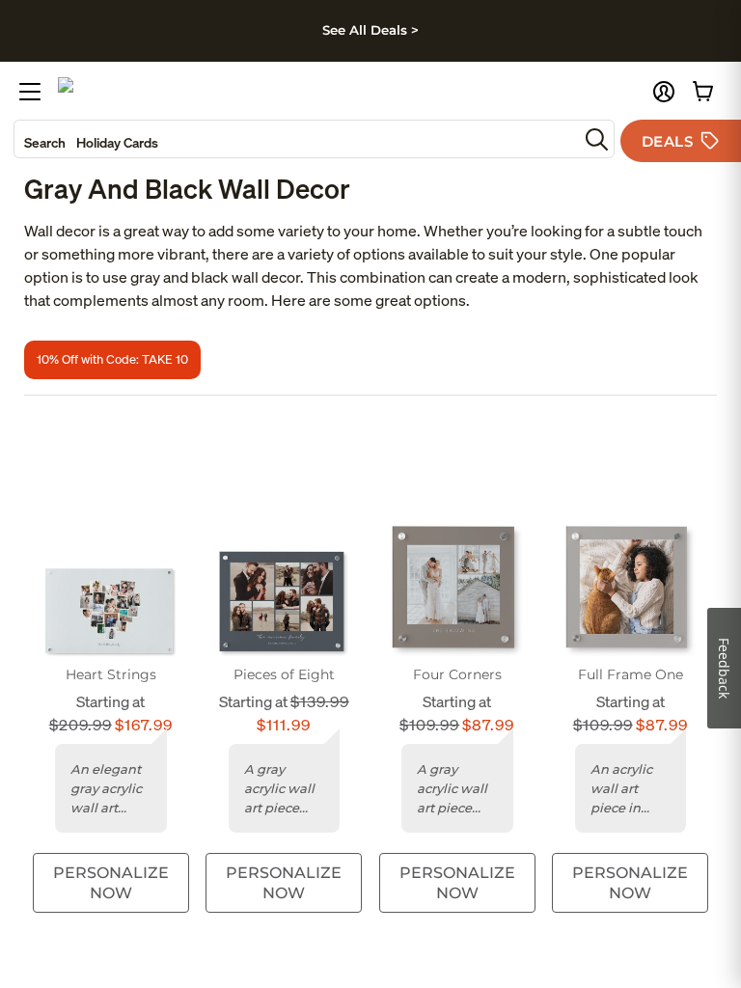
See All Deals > (370, 30)
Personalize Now (111, 883)
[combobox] (296, 139)
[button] (663, 91)
